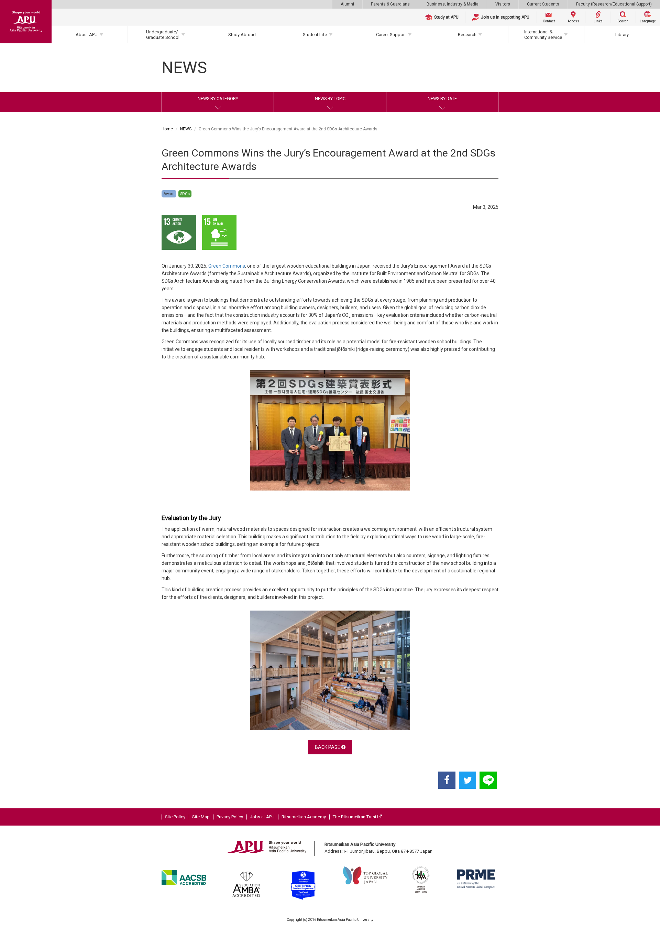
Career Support (391, 34)
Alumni (347, 4)
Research (467, 34)
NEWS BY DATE (442, 98)
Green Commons (226, 266)
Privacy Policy (230, 816)
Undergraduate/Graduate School (162, 34)
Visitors (502, 4)
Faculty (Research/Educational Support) (614, 4)
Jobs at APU (262, 816)
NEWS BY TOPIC (330, 98)
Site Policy (175, 816)
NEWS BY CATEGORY (218, 98)
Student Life (315, 34)
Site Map (201, 816)
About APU (87, 34)
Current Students (543, 4)
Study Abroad (242, 34)
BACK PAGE (328, 747)
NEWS (185, 129)
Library (622, 34)
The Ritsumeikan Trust (355, 816)
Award (169, 194)
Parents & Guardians (390, 4)
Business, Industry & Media (452, 4)
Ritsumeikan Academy (304, 816)
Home (167, 129)
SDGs (185, 194)
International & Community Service (543, 34)
